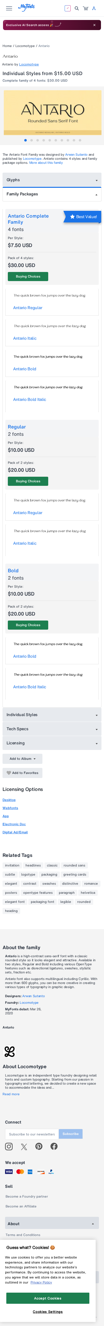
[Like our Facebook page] (56, 1146)
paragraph (67, 893)
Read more (11, 1094)
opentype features (38, 893)
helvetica (88, 893)
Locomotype (25, 45)
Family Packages (22, 194)
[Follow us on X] (26, 1146)
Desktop (9, 799)
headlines (33, 865)
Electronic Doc (14, 824)
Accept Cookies (47, 1298)
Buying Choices (28, 276)
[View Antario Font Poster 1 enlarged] (52, 114)
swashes (49, 884)
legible (65, 902)
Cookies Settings (48, 1311)
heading (11, 911)
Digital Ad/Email (15, 832)
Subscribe (71, 1133)
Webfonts (10, 808)
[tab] (25, 140)
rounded (84, 902)
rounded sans (74, 865)
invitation (12, 865)
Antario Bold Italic (29, 399)
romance (91, 884)
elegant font (15, 902)
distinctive (70, 884)
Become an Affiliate (21, 1206)
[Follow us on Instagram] (10, 1146)
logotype (28, 875)
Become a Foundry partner (27, 1196)
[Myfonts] (26, 10)
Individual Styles (22, 715)
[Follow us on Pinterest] (41, 1146)
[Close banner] (94, 25)
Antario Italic (25, 338)
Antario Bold (24, 369)
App (6, 816)
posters (11, 893)
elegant (11, 884)
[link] (85, 8)
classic (52, 865)
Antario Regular (27, 308)
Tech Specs (18, 729)
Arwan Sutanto (76, 154)
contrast (29, 884)
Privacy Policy (41, 1282)
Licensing (16, 743)
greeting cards (74, 875)
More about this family (46, 162)
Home (7, 45)
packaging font (42, 902)
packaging (49, 875)
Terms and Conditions (23, 1234)
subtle (10, 875)
